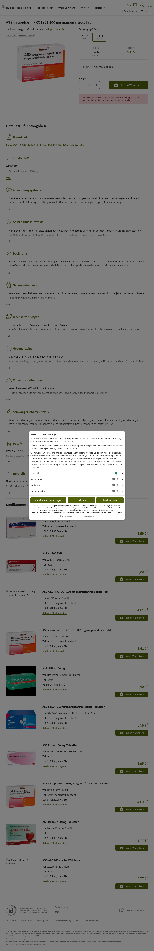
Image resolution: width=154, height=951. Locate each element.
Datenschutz (66, 516)
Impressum (88, 516)
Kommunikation (37, 491)
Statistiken (35, 485)
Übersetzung (36, 479)
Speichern (81, 500)
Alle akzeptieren (110, 500)
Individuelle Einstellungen (48, 500)
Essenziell (34, 473)
